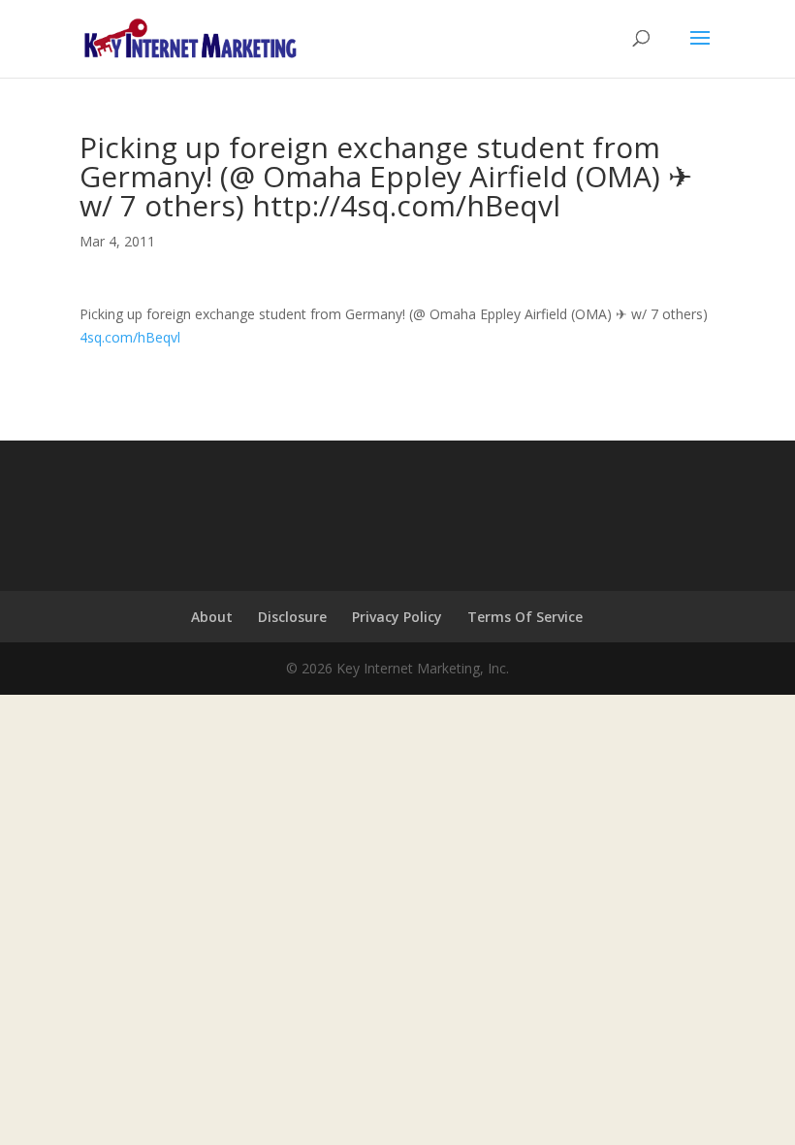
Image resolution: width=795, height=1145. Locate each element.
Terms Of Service (525, 616)
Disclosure (292, 616)
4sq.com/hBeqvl (130, 337)
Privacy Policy (397, 616)
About (212, 616)
